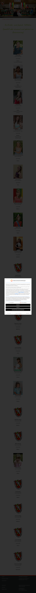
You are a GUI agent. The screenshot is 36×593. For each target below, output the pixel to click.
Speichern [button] (18, 304)
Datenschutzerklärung (18, 313)
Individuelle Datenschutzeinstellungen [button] (18, 309)
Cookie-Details (9, 313)
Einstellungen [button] (16, 293)
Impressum (27, 313)
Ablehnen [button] (18, 307)
